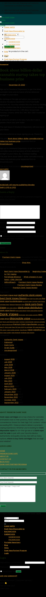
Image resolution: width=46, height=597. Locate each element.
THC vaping (3, 330)
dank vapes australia (32, 315)
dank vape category (12, 308)
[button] (23, 592)
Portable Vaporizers (12, 48)
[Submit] (5, 40)
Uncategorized (4, 64)
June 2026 (8, 364)
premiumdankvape (7, 324)
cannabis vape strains (38, 301)
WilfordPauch (10, 282)
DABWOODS (9, 39)
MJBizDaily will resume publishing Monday (17, 185)
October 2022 (10, 400)
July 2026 (8, 362)
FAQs (6, 55)
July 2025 (8, 378)
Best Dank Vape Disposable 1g (17, 271)
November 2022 (11, 397)
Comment (5, 204)
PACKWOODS (14, 44)
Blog (6, 52)
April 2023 (8, 383)
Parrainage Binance (12, 277)
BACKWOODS (10, 35)
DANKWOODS (14, 42)
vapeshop (37, 330)
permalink (4, 169)
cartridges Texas (4, 304)
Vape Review (23, 330)
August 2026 (9, 359)
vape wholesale (15, 333)
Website (3, 231)
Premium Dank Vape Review (25, 324)
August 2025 (9, 375)
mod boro (22, 322)
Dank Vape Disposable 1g (14, 31)
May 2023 (8, 381)
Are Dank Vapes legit (9, 295)
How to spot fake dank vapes (11, 322)
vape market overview (13, 330)
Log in (18, 571)
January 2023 (10, 392)
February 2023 (10, 389)
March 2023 (9, 386)
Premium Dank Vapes (11, 257)
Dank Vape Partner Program (15, 59)
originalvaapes (29, 322)
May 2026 (8, 367)
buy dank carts (37, 299)
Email (3, 227)
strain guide (8, 327)
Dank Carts (9, 345)
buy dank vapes (27, 301)
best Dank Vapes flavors (13, 298)
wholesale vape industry (27, 333)
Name (3, 223)
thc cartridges (28, 327)
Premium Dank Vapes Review (31, 282)
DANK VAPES (9, 27)
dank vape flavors (7, 310)
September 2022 (11, 402)
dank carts (31, 304)
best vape (30, 299)
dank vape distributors (30, 307)
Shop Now (26, 262)
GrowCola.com (6, 144)
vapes (30, 330)
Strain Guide (9, 347)
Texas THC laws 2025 (18, 327)
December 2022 (11, 394)
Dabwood (12, 304)
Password (4, 567)
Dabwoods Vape (19, 304)
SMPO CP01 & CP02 (8, 187)
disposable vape (20, 318)
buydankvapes (16, 301)
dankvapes (22, 315)
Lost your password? (8, 576)
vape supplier (7, 333)
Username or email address (12, 562)
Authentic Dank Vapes (13, 339)
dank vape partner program (35, 311)
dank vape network (21, 311)
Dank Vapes (9, 314)
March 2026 (9, 370)
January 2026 (10, 373)
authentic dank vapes (30, 295)
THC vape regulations (39, 327)
